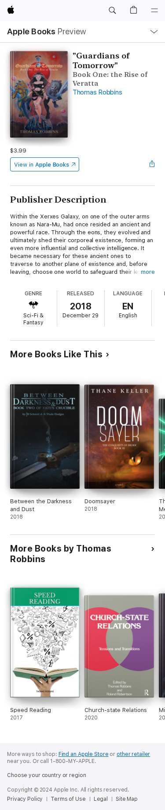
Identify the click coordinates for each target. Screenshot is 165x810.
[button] (112, 10)
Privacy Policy (25, 799)
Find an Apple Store (84, 754)
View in (41, 164)
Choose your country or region (46, 775)
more (148, 272)
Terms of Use (68, 799)
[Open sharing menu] (152, 164)
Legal (101, 799)
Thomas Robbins (97, 92)
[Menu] (154, 10)
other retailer (133, 754)
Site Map (127, 799)
